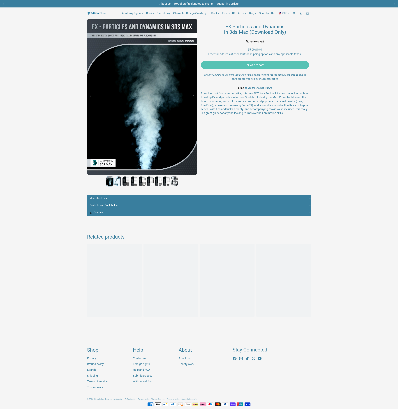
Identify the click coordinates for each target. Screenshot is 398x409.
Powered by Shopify (113, 399)
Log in (241, 88)
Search (91, 369)
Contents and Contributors (104, 205)
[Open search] (294, 13)
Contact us (139, 358)
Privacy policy (144, 399)
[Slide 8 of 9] (166, 181)
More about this (98, 198)
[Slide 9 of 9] (174, 181)
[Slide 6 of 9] (150, 181)
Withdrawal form (143, 381)
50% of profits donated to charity (193, 3)
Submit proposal (143, 375)
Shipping (92, 375)
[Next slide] (394, 3)
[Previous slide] (3, 3)
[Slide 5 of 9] (142, 181)
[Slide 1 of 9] (109, 181)
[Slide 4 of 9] (134, 181)
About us (165, 3)
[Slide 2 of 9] (117, 181)
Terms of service (97, 381)
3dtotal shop (99, 399)
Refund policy (95, 364)
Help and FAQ (141, 369)
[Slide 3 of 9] (126, 181)
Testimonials (95, 387)
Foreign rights (141, 364)
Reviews (98, 212)
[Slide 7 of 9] (158, 181)
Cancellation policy (189, 399)
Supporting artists (227, 3)
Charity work (186, 364)
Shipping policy (173, 399)
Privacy (91, 358)
